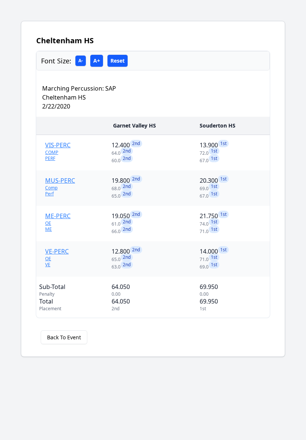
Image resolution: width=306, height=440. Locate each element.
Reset (117, 60)
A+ (96, 60)
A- (80, 60)
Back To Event (64, 337)
